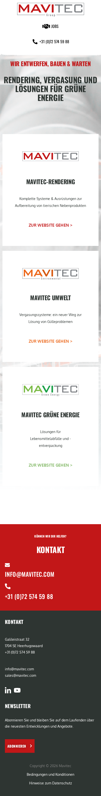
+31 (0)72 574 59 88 (29, 596)
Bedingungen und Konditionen (50, 774)
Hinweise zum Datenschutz (50, 783)
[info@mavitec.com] (7, 565)
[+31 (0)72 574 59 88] (8, 586)
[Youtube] (17, 690)
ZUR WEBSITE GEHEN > (50, 225)
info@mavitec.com (29, 574)
